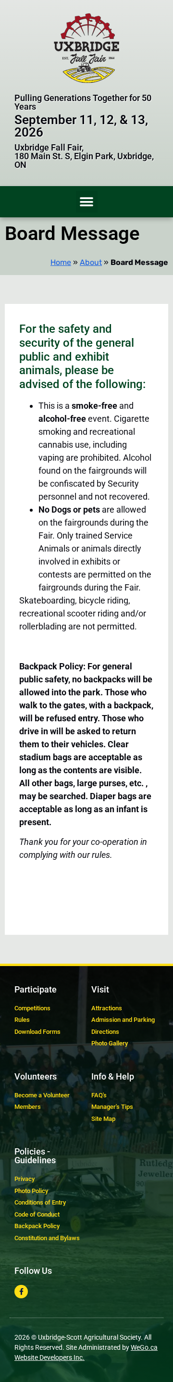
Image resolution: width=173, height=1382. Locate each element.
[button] (87, 202)
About (91, 262)
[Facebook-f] (21, 1291)
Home (60, 262)
